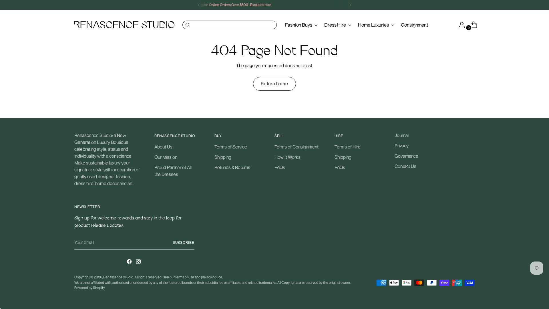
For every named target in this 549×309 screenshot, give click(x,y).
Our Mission (165, 157)
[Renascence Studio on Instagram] (139, 262)
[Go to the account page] (459, 25)
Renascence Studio (118, 277)
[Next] (350, 5)
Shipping (222, 157)
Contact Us (405, 166)
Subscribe (183, 242)
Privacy (402, 145)
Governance (406, 156)
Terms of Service (230, 147)
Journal (402, 135)
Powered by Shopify (89, 288)
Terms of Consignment (296, 147)
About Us (163, 147)
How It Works (287, 157)
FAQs (279, 167)
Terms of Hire (348, 147)
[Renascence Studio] (124, 24)
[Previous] (198, 5)
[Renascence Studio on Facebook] (129, 262)
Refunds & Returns (232, 167)
